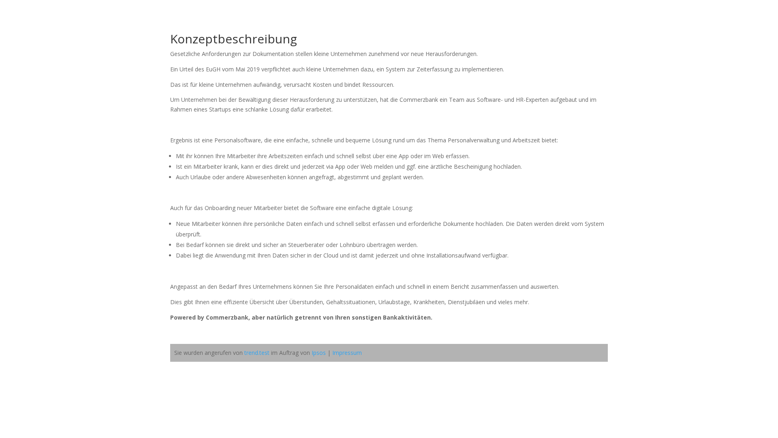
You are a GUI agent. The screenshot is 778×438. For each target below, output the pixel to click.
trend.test (256, 352)
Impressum (347, 352)
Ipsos (319, 352)
